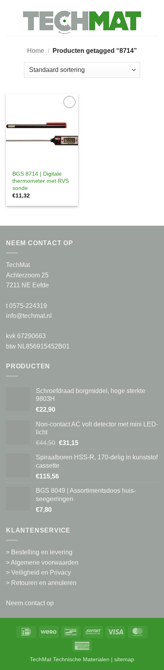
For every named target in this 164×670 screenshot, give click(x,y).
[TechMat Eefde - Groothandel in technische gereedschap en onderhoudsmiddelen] (82, 22)
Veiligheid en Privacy (41, 572)
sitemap (124, 659)
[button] (11, 21)
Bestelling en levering (41, 552)
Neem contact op (30, 603)
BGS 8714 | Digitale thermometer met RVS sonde (40, 181)
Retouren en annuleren (43, 582)
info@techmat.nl (29, 315)
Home (35, 50)
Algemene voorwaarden (44, 562)
